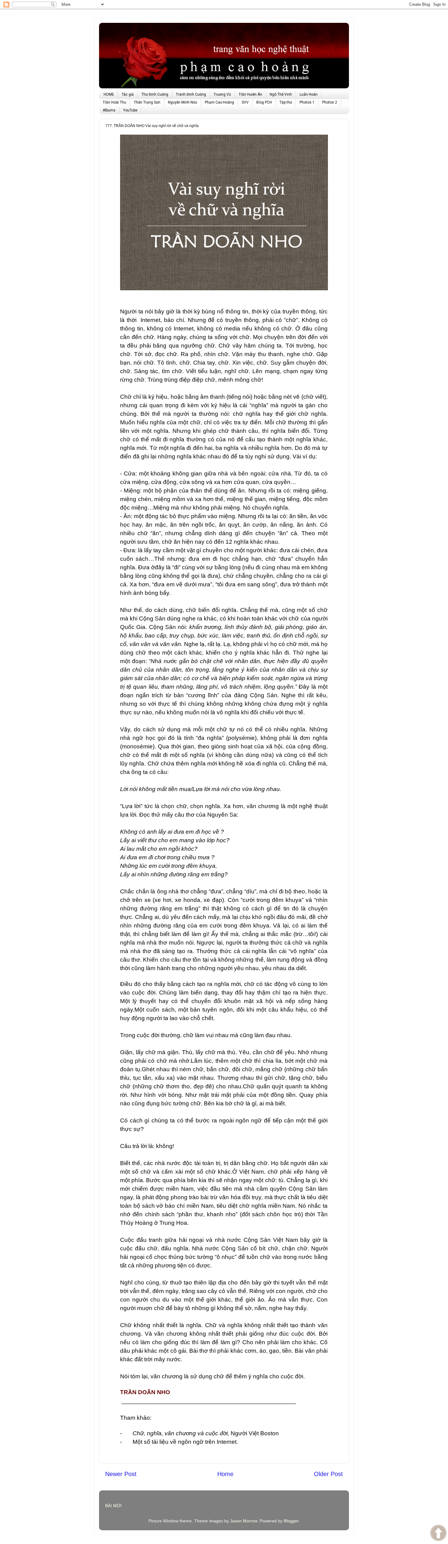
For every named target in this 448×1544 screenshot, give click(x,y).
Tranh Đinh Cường (191, 94)
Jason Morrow (243, 1520)
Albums (109, 110)
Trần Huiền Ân (250, 94)
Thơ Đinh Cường (154, 94)
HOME (109, 94)
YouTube (130, 110)
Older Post (328, 1474)
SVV (245, 102)
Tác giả (128, 94)
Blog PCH (264, 102)
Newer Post (121, 1474)
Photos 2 (329, 102)
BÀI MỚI (113, 1505)
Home (225, 1474)
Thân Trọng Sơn (147, 102)
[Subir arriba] (438, 1533)
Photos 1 (307, 102)
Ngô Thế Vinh (281, 94)
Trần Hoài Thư (114, 102)
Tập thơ (285, 102)
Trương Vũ (222, 94)
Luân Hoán (309, 94)
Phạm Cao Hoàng (219, 102)
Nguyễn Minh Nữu (182, 102)
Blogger (291, 1520)
